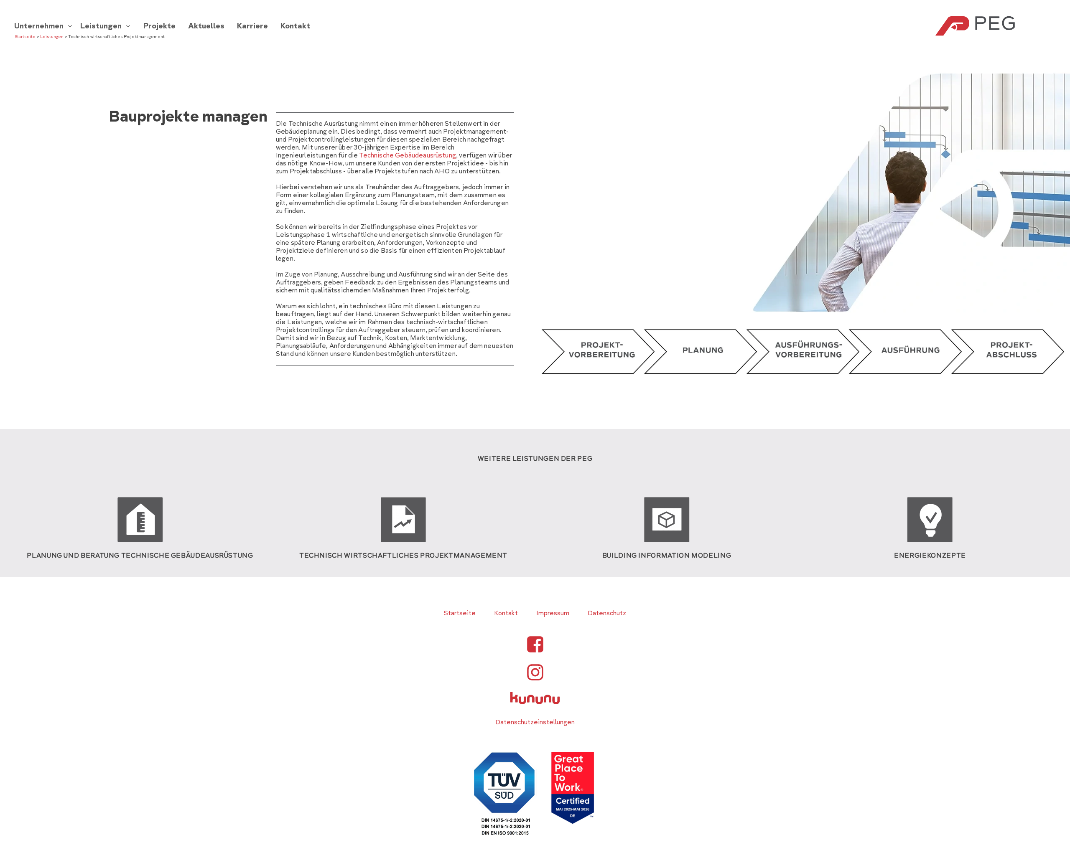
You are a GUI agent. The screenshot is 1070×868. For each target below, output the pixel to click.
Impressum (552, 613)
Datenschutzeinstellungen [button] (535, 722)
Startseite (25, 36)
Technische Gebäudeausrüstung (407, 155)
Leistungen (52, 36)
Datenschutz (607, 613)
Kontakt (506, 613)
